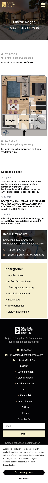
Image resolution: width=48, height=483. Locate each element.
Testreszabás (24, 478)
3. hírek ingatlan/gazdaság (19, 58)
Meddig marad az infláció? (17, 62)
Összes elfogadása (24, 472)
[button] (43, 4)
